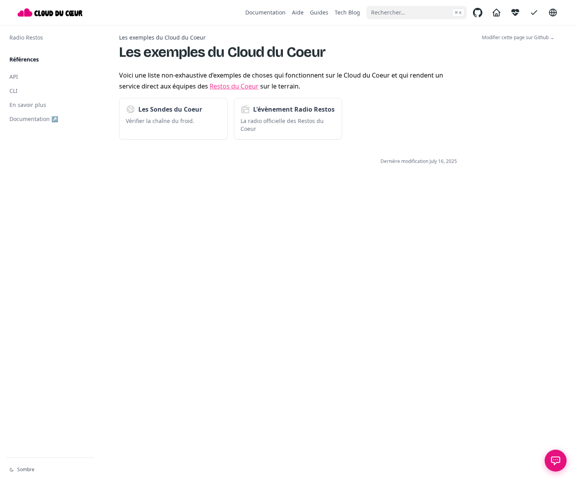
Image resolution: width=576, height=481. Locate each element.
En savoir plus (27, 104)
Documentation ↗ (33, 119)
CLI (13, 90)
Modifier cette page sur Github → (518, 37)
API (13, 76)
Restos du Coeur (234, 86)
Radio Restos (26, 37)
